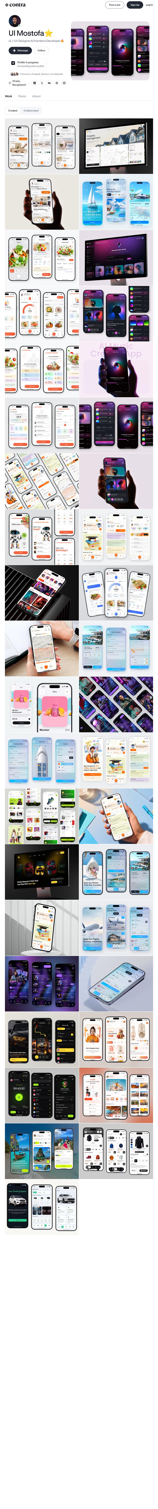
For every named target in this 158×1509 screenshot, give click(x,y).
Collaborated (31, 110)
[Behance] (49, 83)
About (36, 96)
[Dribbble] (56, 83)
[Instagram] (64, 83)
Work (8, 96)
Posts (22, 96)
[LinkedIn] (34, 83)
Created (12, 110)
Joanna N (58, 74)
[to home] (15, 5)
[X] (42, 83)
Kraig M (36, 74)
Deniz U (45, 74)
